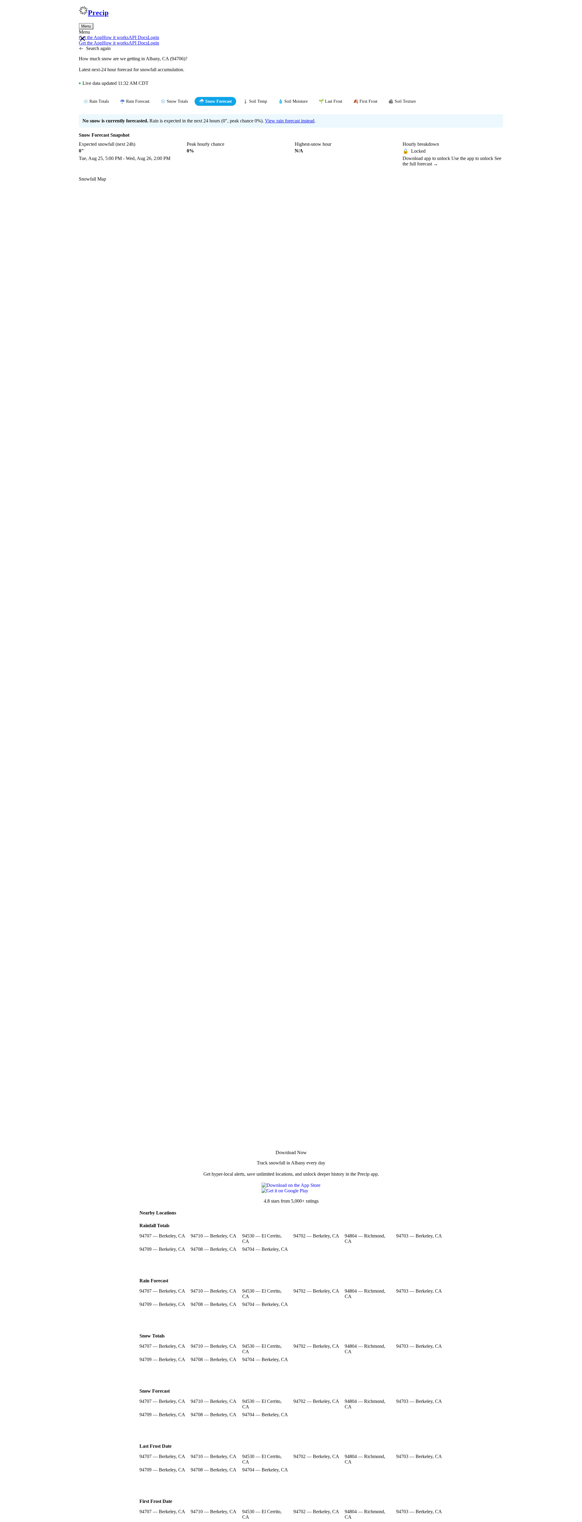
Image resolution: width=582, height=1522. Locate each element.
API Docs (138, 37)
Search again (98, 48)
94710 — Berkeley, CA (213, 1235)
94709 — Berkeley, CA (162, 1249)
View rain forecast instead (289, 120)
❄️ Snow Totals (174, 101)
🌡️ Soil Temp (255, 101)
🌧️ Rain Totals (96, 101)
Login (153, 37)
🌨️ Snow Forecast (215, 101)
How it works (115, 37)
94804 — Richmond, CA (365, 1238)
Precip (98, 13)
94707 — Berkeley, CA (162, 1235)
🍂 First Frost (365, 101)
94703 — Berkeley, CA (419, 1235)
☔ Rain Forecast (134, 101)
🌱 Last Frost (330, 101)
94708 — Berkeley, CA (213, 1249)
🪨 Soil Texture (402, 101)
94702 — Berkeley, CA (316, 1235)
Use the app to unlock (472, 158)
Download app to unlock (427, 158)
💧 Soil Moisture (293, 101)
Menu (86, 26)
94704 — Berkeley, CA (265, 1249)
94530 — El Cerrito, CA (262, 1238)
